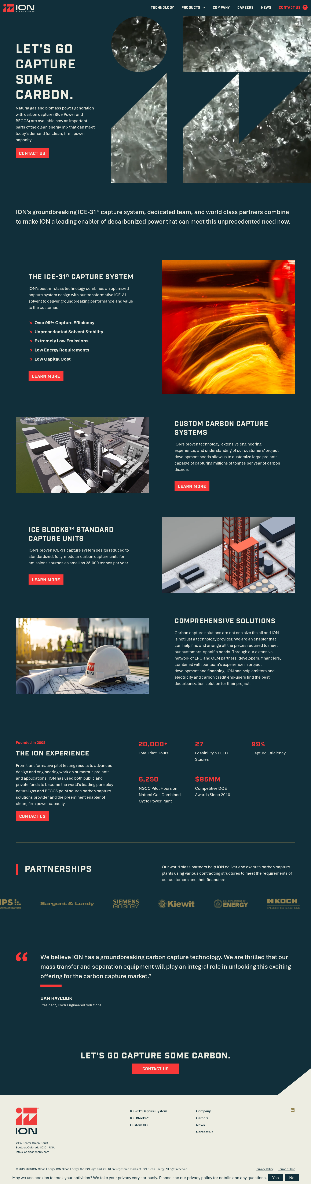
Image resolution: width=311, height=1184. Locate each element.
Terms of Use (286, 1169)
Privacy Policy (264, 1169)
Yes (275, 1177)
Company (203, 1111)
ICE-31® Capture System (148, 1111)
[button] (193, 8)
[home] (19, 8)
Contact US (155, 1069)
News (200, 1125)
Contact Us (204, 1132)
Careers (202, 1118)
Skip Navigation (287, 18)
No (291, 1177)
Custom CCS (140, 1125)
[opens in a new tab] (292, 1110)
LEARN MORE (46, 376)
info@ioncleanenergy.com (32, 1152)
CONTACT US (32, 153)
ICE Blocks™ (139, 1118)
